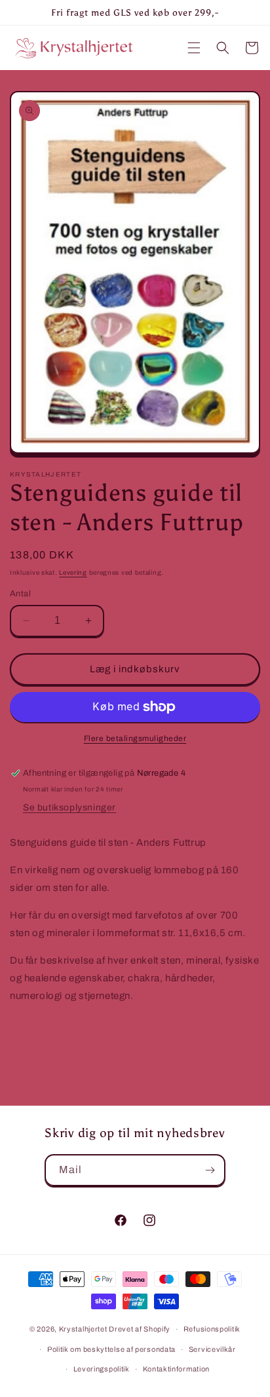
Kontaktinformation (176, 1369)
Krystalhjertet (83, 1329)
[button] (194, 47)
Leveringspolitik (101, 1369)
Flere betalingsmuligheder (135, 738)
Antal (20, 593)
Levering (73, 572)
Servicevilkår (212, 1349)
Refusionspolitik (212, 1329)
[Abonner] (209, 1170)
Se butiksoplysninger (69, 807)
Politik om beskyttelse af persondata (111, 1349)
